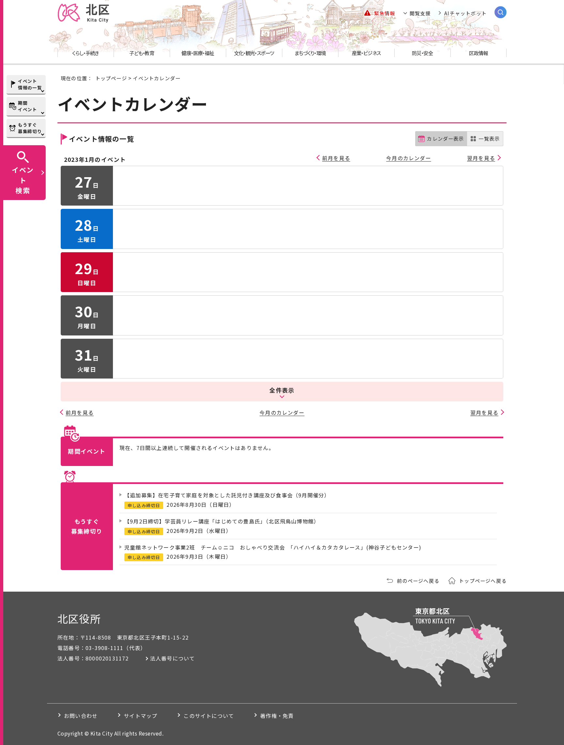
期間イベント (27, 106)
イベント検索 (23, 180)
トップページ (111, 78)
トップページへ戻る (483, 580)
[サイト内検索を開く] (500, 12)
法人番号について (172, 658)
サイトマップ (140, 716)
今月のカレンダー (408, 158)
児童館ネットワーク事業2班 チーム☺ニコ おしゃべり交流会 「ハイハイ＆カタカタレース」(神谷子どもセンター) (272, 547)
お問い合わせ (81, 716)
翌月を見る (481, 158)
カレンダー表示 (445, 138)
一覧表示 (489, 138)
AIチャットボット (465, 13)
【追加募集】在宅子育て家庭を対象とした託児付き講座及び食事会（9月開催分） (227, 495)
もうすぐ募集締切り (30, 127)
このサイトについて (208, 716)
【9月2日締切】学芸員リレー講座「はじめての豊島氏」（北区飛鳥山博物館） (221, 521)
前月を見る (336, 158)
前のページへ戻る (418, 580)
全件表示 (281, 390)
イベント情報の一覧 (30, 84)
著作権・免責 (277, 716)
